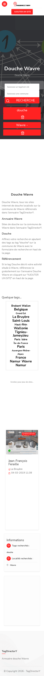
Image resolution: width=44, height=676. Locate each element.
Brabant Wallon (21, 306)
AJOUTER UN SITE (22, 11)
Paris (17, 339)
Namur (15, 361)
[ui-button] (22, 116)
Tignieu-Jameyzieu (20, 334)
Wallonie (21, 328)
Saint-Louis (21, 320)
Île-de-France (21, 343)
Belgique (21, 309)
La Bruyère (20, 317)
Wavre (27, 361)
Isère (24, 339)
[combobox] (22, 87)
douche (10, 552)
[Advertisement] (22, 166)
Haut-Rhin (21, 324)
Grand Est (21, 313)
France (21, 357)
